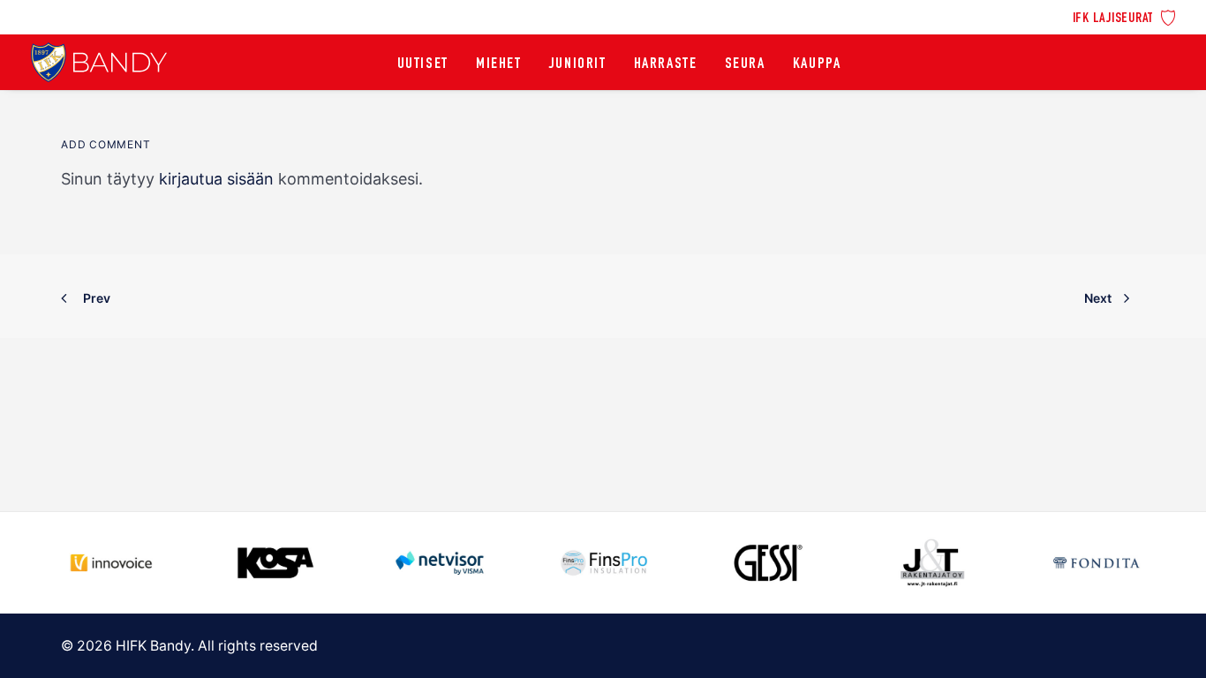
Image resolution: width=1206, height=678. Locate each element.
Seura (745, 64)
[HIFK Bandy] (99, 62)
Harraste (665, 64)
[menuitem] (1124, 16)
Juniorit (578, 64)
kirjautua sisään (216, 179)
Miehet (499, 64)
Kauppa (817, 64)
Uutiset (422, 64)
